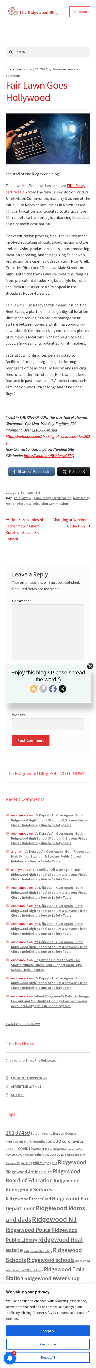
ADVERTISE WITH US (26, 1086)
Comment (22, 600)
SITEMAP (17, 1095)
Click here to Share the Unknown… (32, 1060)
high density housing (20, 1155)
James (57, 69)
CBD (56, 1141)
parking (26, 1163)
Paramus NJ (13, 1163)
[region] (48, 1326)
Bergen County (41, 1133)
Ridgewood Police (28, 1229)
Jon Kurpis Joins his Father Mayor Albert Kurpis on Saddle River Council (25, 529)
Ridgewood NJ (54, 1219)
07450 (22, 1132)
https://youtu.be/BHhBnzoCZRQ (49, 455)
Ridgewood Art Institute (29, 1172)
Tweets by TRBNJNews (23, 1024)
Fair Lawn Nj (23, 498)
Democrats (41, 1149)
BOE (49, 1141)
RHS (54, 1163)
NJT (63, 1155)
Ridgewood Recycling (38, 1251)
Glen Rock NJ (58, 1149)
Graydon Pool (75, 1149)
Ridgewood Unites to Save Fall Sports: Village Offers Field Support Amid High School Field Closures (46, 965)
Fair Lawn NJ (30, 492)
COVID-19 (11, 1149)
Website (19, 714)
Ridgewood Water (45, 1278)
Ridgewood (72, 1162)
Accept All (48, 1331)
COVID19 (25, 1148)
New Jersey (51, 1154)
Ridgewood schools (51, 1259)
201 (10, 1132)
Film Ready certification (52, 498)
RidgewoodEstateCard (28, 1199)
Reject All (48, 1357)
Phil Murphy (42, 1163)
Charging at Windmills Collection (71, 522)
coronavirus (73, 1141)
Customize (48, 1344)
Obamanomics (76, 1155)
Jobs (38, 1155)
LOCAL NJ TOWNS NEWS (29, 1078)
